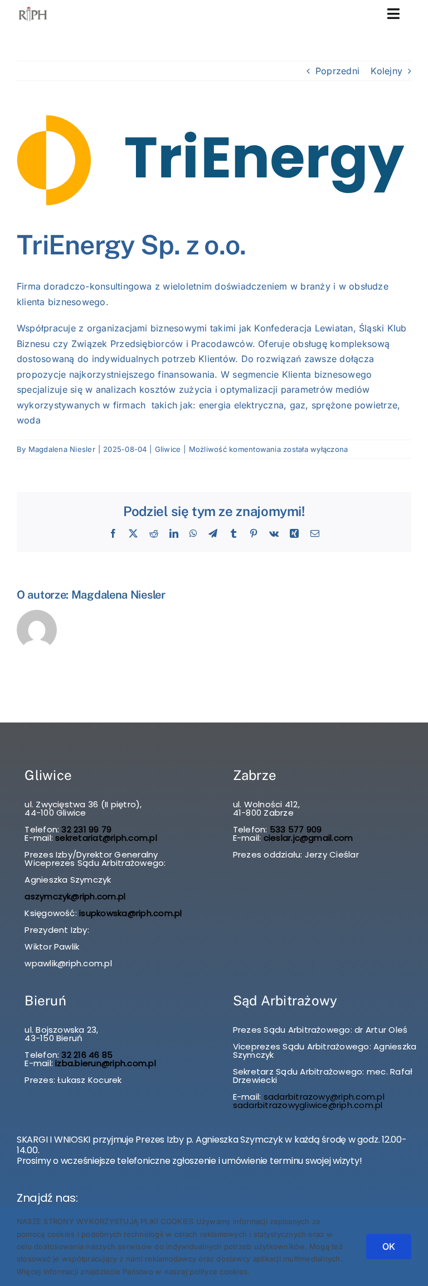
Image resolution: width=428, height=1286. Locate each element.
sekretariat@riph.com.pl (105, 838)
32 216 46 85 (86, 1055)
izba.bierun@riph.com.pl (105, 1063)
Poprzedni (337, 70)
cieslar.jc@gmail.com (308, 838)
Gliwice (168, 449)
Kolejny (386, 70)
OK (388, 1246)
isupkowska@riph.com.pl (130, 913)
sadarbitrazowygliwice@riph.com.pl (308, 1105)
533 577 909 (295, 829)
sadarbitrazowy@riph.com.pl (324, 1096)
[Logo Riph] (33, 9)
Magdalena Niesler (61, 449)
